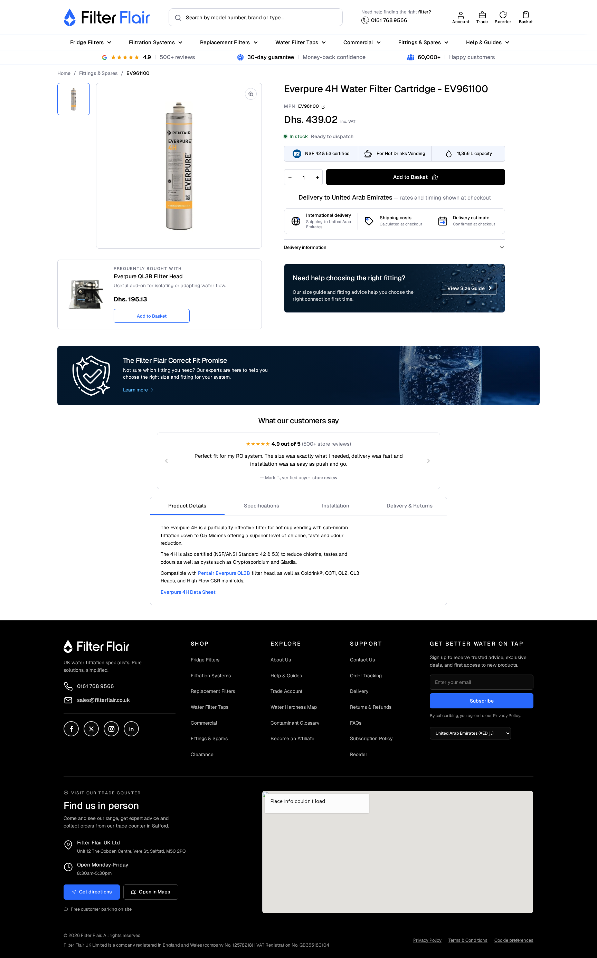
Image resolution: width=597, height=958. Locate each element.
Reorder (358, 754)
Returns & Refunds (370, 707)
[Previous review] (166, 461)
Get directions (95, 892)
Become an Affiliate (292, 738)
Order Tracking (366, 675)
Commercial (358, 42)
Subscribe (482, 701)
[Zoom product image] (251, 94)
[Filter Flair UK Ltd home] (96, 646)
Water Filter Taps (297, 42)
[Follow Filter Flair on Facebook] (71, 728)
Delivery (359, 691)
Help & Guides (484, 42)
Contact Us (362, 660)
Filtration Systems (152, 42)
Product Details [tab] (187, 505)
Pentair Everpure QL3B (224, 573)
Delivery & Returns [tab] (410, 505)
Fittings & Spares (419, 42)
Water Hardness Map (294, 707)
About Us (281, 660)
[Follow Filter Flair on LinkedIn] (131, 728)
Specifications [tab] (261, 505)
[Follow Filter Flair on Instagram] (111, 728)
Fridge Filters (87, 42)
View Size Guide (466, 288)
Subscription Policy (371, 738)
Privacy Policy (506, 715)
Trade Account (286, 691)
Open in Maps (154, 892)
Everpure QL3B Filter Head (148, 276)
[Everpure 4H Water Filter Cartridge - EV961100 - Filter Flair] (73, 99)
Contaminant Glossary (295, 723)
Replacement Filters (225, 42)
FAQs (355, 723)
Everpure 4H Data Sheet (188, 592)
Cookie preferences (513, 940)
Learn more (135, 389)
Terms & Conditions (467, 940)
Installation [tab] (335, 505)
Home (63, 73)
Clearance (202, 754)
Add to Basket (152, 316)
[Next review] (428, 461)
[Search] (176, 17)
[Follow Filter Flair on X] (91, 728)
